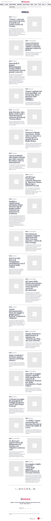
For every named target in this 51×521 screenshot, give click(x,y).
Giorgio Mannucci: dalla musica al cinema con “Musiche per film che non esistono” (33, 337)
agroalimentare (24, 6)
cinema (29, 6)
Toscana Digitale (19, 6)
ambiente (2, 4)
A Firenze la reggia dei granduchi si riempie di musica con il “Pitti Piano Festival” (16, 402)
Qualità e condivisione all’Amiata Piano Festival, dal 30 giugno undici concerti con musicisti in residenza (16, 207)
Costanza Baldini (32, 40)
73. (27, 489)
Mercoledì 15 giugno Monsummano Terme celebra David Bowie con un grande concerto (17, 67)
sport (20, 7)
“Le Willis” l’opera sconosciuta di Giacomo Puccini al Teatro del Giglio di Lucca (33, 424)
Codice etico (23, 513)
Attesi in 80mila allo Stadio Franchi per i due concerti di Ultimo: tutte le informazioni (17, 158)
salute (35, 4)
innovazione (19, 4)
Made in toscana (26, 4)
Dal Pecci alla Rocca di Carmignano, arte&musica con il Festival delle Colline (17, 262)
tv (45, 4)
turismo (25, 7)
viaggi (43, 4)
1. (15, 489)
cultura (6, 4)
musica (31, 4)
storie (39, 4)
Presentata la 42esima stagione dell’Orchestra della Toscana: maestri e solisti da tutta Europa (33, 238)
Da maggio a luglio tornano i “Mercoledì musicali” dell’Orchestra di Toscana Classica (33, 468)
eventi (10, 7)
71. (22, 489)
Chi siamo (34, 513)
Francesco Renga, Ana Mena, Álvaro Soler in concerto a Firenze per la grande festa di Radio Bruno (33, 136)
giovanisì (32, 6)
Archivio (10, 514)
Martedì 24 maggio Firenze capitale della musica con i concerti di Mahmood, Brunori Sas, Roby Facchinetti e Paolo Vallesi (33, 380)
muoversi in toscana (37, 6)
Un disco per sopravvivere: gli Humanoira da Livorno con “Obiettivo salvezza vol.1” (17, 445)
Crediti (26, 513)
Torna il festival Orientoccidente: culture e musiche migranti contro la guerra (33, 46)
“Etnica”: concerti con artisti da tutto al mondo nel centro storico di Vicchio (17, 22)
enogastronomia (12, 4)
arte (22, 7)
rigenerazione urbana (15, 7)
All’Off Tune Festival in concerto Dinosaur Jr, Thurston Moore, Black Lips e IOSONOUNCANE (33, 181)
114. (34, 489)
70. (20, 489)
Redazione (15, 17)
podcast (49, 4)
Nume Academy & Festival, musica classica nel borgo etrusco (16, 357)
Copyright (30, 513)
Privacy (14, 513)
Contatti (37, 513)
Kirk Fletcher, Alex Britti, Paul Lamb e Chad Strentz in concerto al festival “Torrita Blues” (17, 115)
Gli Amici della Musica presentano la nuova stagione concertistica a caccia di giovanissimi (33, 285)
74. (30, 489)
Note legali (11, 513)
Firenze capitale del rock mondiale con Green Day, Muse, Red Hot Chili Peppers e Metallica (33, 95)
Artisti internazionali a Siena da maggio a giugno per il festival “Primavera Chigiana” (17, 313)
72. (25, 489)
